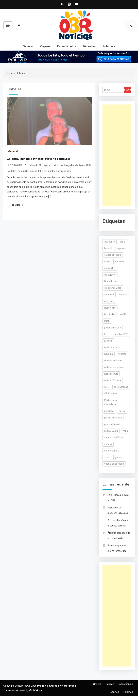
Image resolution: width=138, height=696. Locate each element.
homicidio (109, 314)
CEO (88, 165)
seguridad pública (113, 437)
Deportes (89, 46)
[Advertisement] (116, 155)
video (107, 457)
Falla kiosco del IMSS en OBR (118, 498)
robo (125, 431)
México (108, 340)
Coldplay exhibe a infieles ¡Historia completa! (39, 159)
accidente (109, 241)
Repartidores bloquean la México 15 (119, 510)
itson (107, 321)
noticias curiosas (113, 360)
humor (33, 171)
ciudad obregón (112, 254)
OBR (106, 387)
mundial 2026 (121, 334)
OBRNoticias (110, 393)
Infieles (42, 171)
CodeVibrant (36, 690)
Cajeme (45, 46)
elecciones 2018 (113, 287)
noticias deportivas (114, 367)
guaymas (109, 301)
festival (123, 294)
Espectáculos (66, 46)
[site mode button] (132, 25)
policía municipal (113, 417)
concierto (23, 171)
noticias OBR (111, 373)
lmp (106, 334)
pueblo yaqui (111, 431)
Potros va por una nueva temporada (117, 548)
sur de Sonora (111, 450)
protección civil (112, 424)
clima (107, 261)
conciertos (109, 268)
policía (122, 411)
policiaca (109, 411)
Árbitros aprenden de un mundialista (119, 536)
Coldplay (11, 171)
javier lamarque (112, 327)
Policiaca (108, 46)
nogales (122, 354)
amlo (122, 241)
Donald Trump (111, 281)
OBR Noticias (121, 387)
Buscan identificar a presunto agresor (118, 523)
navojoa (108, 354)
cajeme (121, 248)
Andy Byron (78, 165)
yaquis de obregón (114, 463)
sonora (108, 444)
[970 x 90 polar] (69, 56)
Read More (14, 205)
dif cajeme (110, 274)
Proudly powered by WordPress (56, 685)
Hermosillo (110, 307)
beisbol (108, 248)
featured (109, 294)
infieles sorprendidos (59, 171)
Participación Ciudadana (111, 402)
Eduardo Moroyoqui (40, 165)
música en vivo (112, 347)
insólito (123, 314)
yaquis (118, 457)
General (28, 46)
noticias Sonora (112, 380)
